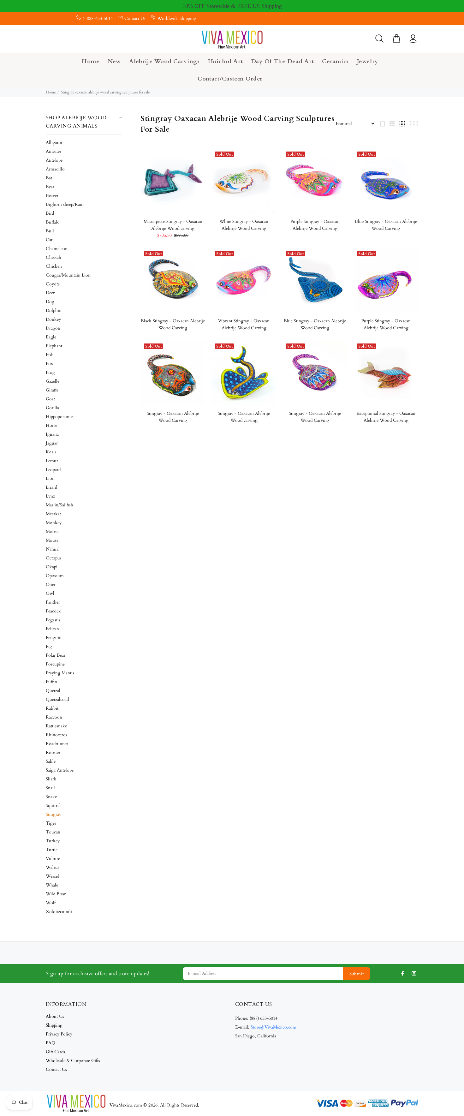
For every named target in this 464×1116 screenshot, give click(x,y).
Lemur (52, 461)
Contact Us (135, 18)
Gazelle (52, 381)
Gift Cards (55, 1052)
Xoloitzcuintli (59, 912)
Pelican (52, 629)
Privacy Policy (59, 1034)
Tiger (51, 823)
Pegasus (53, 620)
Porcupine (55, 664)
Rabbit (52, 708)
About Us (55, 1016)
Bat (49, 178)
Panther (53, 602)
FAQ (50, 1043)
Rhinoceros (56, 735)
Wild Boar (56, 894)
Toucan (53, 832)
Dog (50, 302)
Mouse (52, 540)
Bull (50, 231)
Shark (51, 779)
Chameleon (57, 249)
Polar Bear (55, 655)
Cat (49, 240)
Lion (50, 478)
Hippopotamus (60, 417)
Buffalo (53, 222)
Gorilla (52, 408)
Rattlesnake (56, 726)
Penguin (54, 638)
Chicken (54, 266)
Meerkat (53, 514)
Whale (52, 885)
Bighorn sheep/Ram (65, 204)
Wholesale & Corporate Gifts (73, 1061)
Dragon (53, 328)
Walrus (52, 867)
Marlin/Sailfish (59, 505)
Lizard (51, 487)
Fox (49, 364)
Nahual (53, 549)
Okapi (51, 567)
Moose (52, 531)
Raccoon (54, 717)
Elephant (54, 346)
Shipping (54, 1025)
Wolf (51, 903)
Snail (50, 788)
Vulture (53, 859)
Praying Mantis (60, 673)
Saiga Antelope (60, 770)
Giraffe (52, 390)
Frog (50, 372)
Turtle (51, 850)
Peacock (53, 611)
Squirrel (53, 806)
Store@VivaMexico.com (273, 1027)
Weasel (52, 876)
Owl (50, 593)
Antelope (54, 160)
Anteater (53, 151)
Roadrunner (57, 744)
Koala (51, 452)
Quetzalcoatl (57, 699)
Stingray (53, 814)
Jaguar (52, 443)
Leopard (53, 470)
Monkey (54, 523)
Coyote (53, 284)
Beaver (52, 196)
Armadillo (55, 169)
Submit (356, 974)
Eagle (51, 337)
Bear (50, 187)
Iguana (52, 434)
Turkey (53, 841)
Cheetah (53, 257)
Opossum (55, 576)
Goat (50, 399)
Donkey (53, 319)
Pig (49, 646)
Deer (50, 293)
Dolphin (54, 310)
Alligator (54, 143)
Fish (50, 355)
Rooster (53, 752)
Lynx (50, 496)
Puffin (51, 682)
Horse (51, 425)
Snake (51, 797)
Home (51, 92)
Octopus (54, 558)
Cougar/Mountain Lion (68, 275)
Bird (50, 213)
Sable (51, 761)
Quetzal (53, 691)
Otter (51, 585)
